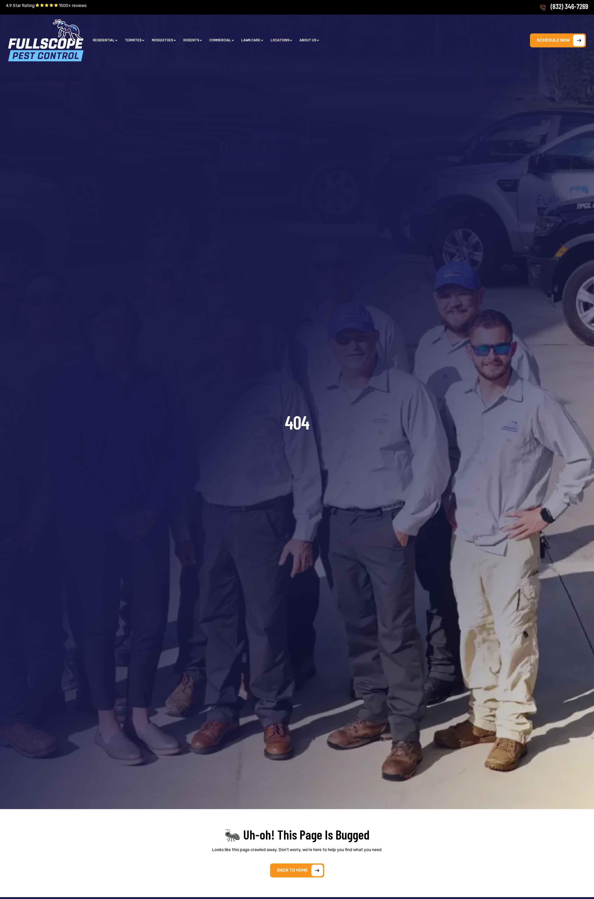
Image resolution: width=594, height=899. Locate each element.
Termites (133, 40)
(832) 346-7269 (569, 6)
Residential (104, 40)
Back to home (292, 870)
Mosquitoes (162, 40)
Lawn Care (250, 40)
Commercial (220, 40)
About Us (308, 40)
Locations (280, 40)
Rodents (191, 40)
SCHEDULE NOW (553, 40)
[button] (105, 40)
